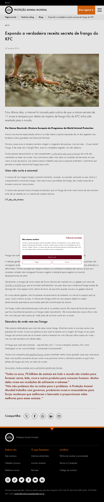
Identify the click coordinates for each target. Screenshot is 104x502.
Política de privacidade (74, 237)
